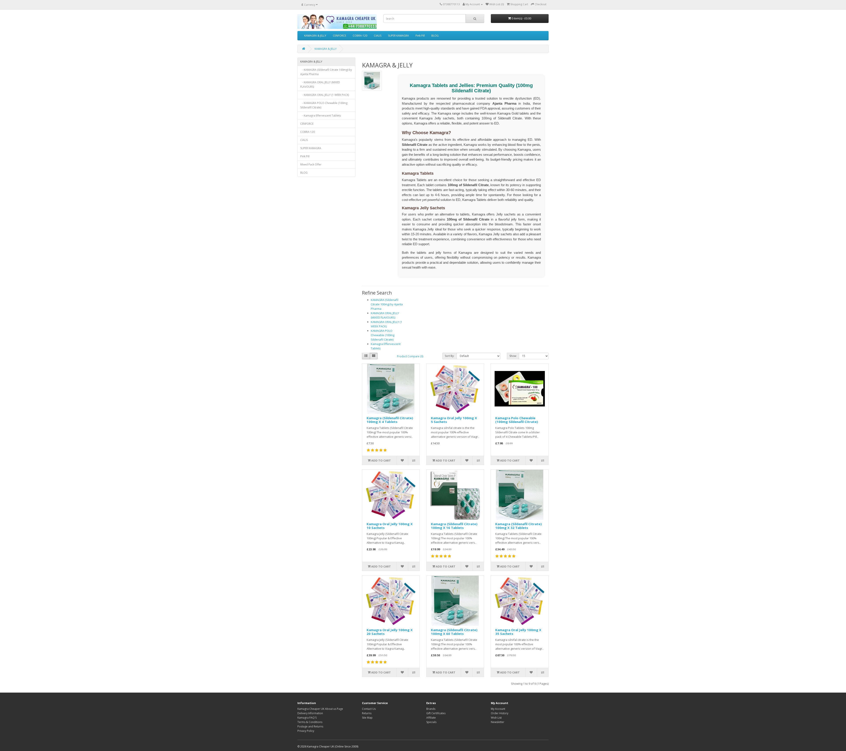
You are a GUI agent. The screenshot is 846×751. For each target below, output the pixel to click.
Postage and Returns (310, 726)
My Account (498, 709)
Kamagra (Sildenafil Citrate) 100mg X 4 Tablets (390, 420)
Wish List (496, 717)
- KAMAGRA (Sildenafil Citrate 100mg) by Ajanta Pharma (326, 72)
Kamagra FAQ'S (307, 717)
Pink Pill (420, 35)
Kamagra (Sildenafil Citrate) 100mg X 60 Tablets (454, 632)
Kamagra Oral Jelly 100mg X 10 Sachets (390, 526)
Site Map (367, 717)
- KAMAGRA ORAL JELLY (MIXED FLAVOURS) (320, 84)
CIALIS (377, 35)
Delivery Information (310, 713)
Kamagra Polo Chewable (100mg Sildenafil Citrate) (516, 420)
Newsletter (497, 722)
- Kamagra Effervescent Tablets (320, 115)
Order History (499, 713)
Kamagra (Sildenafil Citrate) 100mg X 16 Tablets (454, 526)
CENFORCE (339, 35)
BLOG (435, 35)
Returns (366, 713)
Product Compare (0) (410, 356)
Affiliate (431, 717)
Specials (431, 722)
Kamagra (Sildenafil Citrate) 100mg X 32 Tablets (518, 526)
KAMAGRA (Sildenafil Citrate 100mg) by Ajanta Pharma (387, 304)
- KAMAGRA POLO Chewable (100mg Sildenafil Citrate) (323, 105)
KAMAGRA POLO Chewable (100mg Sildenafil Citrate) (382, 335)
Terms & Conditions (309, 722)
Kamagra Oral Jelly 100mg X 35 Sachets (518, 632)
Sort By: (449, 356)
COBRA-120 (360, 35)
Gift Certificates (435, 713)
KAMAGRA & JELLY (315, 35)
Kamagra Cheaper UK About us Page (320, 709)
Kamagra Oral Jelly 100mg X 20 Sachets (390, 632)
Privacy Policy (305, 731)
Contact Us (369, 709)
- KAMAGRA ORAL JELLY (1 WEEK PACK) (324, 95)
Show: (513, 356)
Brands (430, 709)
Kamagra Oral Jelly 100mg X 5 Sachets (454, 420)
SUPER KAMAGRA (398, 35)
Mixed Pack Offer (310, 164)
